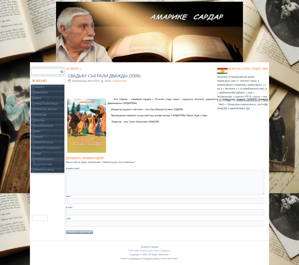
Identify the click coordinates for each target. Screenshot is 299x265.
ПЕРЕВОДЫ (40, 115)
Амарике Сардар (149, 246)
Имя (68, 196)
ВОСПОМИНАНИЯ (43, 126)
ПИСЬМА (38, 137)
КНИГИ (37, 98)
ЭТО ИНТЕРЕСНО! (43, 142)
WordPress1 (135, 258)
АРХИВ (37, 153)
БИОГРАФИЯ (40, 93)
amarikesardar (119, 81)
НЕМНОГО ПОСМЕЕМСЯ (47, 148)
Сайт (68, 218)
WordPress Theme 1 (152, 258)
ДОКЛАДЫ (39, 120)
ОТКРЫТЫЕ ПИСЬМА (45, 109)
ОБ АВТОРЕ (72, 68)
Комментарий (72, 168)
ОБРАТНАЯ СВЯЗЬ (44, 170)
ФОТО (37, 131)
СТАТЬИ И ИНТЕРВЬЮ (46, 104)
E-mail (69, 207)
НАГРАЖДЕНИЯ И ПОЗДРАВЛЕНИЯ (43, 162)
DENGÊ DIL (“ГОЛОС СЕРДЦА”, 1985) (248, 68)
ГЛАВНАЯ (39, 87)
